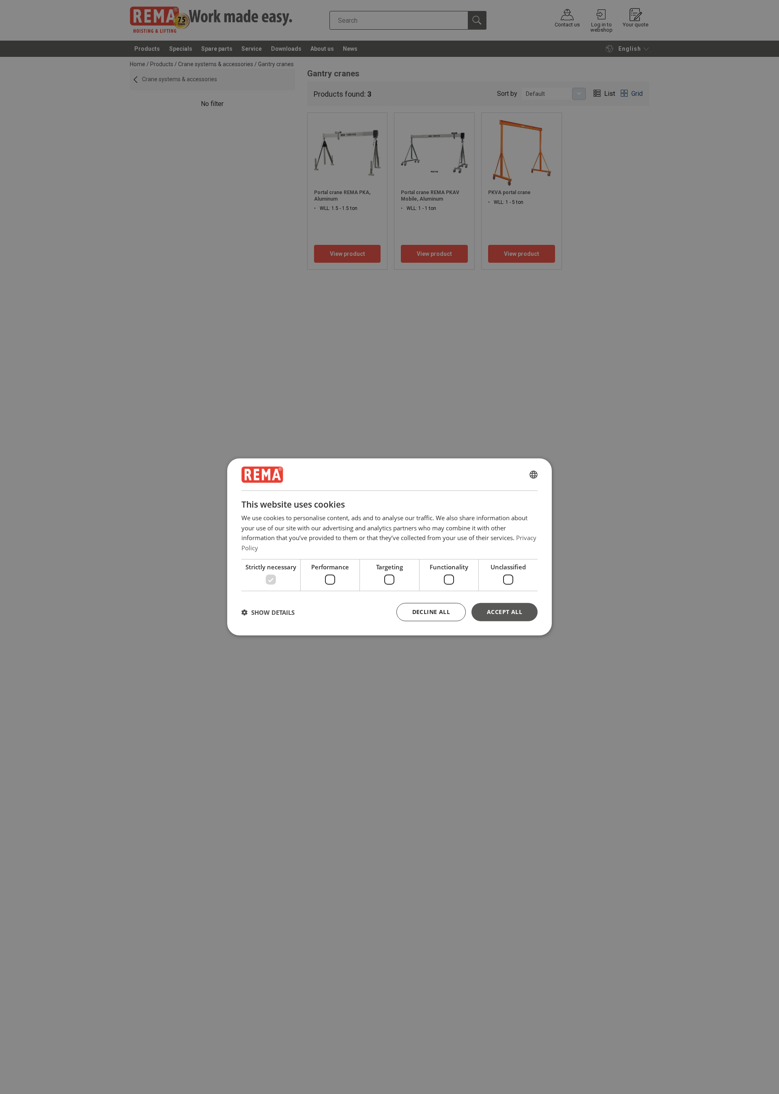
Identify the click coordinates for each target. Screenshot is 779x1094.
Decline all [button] (431, 612)
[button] (268, 612)
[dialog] (389, 547)
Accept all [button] (504, 612)
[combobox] (533, 475)
